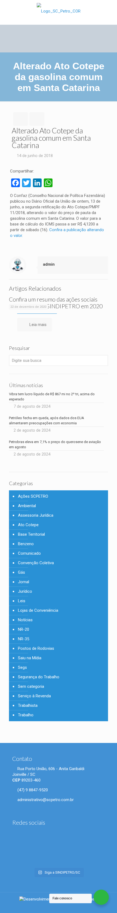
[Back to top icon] (109, 905)
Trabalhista (28, 705)
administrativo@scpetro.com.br (45, 799)
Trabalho (25, 715)
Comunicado (29, 553)
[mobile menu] (109, 10)
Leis (21, 600)
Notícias (25, 619)
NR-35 (23, 638)
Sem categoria (31, 686)
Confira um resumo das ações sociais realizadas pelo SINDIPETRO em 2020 (56, 302)
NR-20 (23, 629)
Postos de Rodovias (36, 648)
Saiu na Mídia (29, 657)
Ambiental (27, 505)
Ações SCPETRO (33, 496)
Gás (21, 572)
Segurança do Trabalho (38, 676)
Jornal (23, 581)
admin (49, 264)
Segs (22, 667)
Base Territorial (31, 534)
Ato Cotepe (28, 524)
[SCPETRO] (58, 11)
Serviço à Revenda (34, 696)
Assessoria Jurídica (35, 515)
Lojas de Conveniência (38, 610)
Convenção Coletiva (36, 562)
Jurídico (25, 591)
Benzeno (26, 543)
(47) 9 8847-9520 (32, 789)
